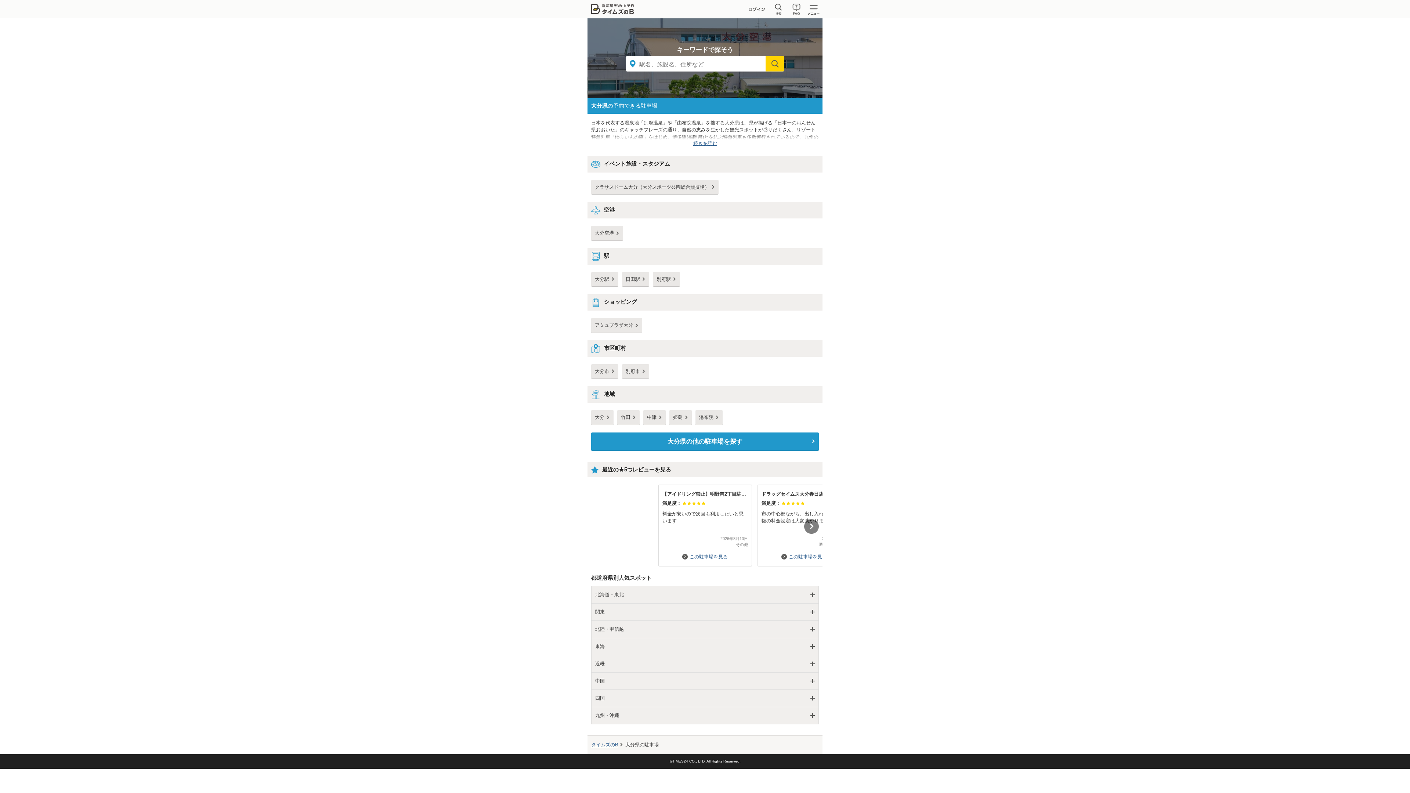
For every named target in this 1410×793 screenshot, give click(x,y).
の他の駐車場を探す (705, 441)
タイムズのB (604, 744)
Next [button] (811, 526)
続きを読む (705, 143)
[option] (705, 521)
